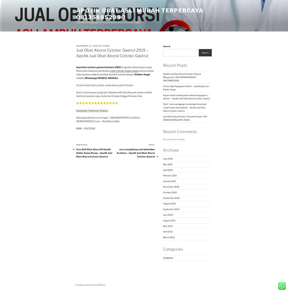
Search (166, 46)
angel (106, 46)
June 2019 (168, 215)
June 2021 (168, 158)
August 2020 (169, 203)
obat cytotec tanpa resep (124, 70)
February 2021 (170, 175)
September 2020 (171, 198)
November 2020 (171, 186)
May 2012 (168, 226)
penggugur (168, 257)
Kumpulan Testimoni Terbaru (92, 110)
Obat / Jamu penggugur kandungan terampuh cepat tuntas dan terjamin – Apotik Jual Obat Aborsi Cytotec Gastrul (185, 107)
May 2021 (168, 164)
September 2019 (171, 209)
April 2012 (168, 231)
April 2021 (168, 170)
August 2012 (169, 220)
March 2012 (169, 237)
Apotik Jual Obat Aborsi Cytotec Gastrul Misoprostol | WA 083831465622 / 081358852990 (182, 77)
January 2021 (169, 181)
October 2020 (170, 192)
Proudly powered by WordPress (90, 285)
